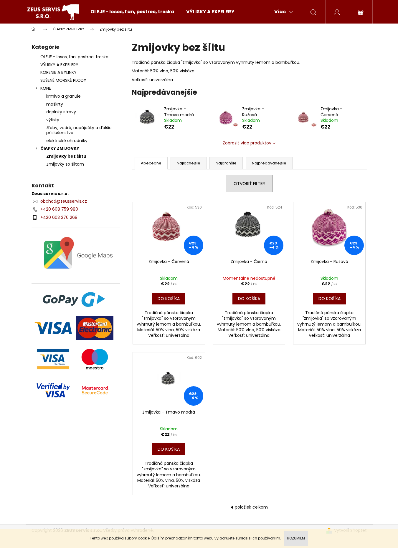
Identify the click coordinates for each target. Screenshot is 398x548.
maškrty (54, 104)
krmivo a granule (63, 96)
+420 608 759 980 (59, 209)
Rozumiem (296, 538)
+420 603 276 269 (58, 217)
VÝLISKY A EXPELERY (59, 65)
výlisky (52, 120)
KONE (45, 88)
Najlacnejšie (188, 163)
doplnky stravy (61, 112)
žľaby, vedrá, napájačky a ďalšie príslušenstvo (79, 130)
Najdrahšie (226, 163)
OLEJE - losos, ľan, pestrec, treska (74, 57)
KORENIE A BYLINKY (58, 72)
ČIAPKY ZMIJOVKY (59, 148)
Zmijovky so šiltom (65, 164)
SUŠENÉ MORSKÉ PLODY (63, 80)
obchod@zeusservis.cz (63, 201)
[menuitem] (132, 12)
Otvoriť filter (249, 183)
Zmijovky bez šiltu (66, 156)
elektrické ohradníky (66, 141)
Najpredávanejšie (269, 163)
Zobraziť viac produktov (247, 143)
